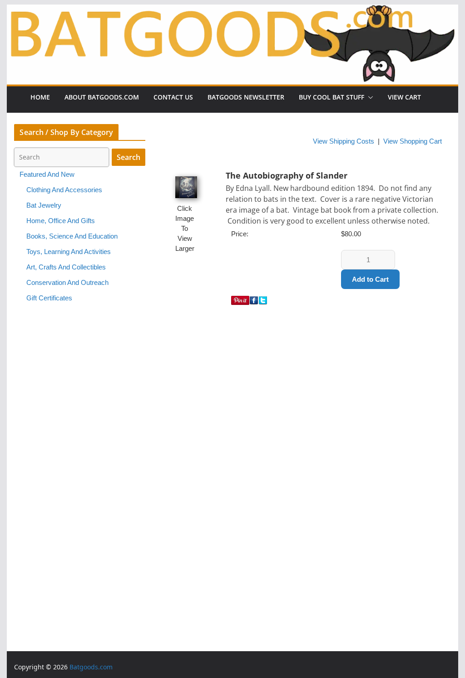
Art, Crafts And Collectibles (66, 267)
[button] (368, 97)
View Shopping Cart (412, 141)
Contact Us (173, 97)
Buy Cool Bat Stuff (331, 97)
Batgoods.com (91, 667)
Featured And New (47, 174)
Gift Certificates (49, 298)
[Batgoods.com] (232, 44)
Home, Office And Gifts (60, 220)
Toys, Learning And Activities (68, 251)
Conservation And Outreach (67, 282)
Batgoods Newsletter (246, 97)
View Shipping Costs (343, 141)
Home (40, 97)
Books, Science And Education (72, 236)
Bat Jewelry (43, 205)
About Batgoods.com (101, 97)
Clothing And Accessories (64, 190)
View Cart (404, 97)
